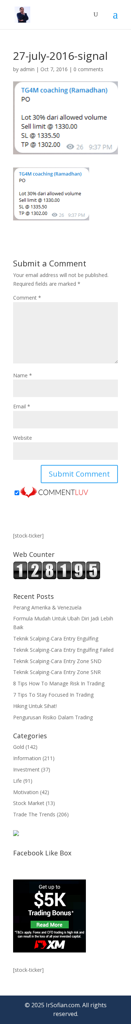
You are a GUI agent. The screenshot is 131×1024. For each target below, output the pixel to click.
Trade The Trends (34, 814)
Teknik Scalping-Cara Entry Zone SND (57, 661)
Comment (27, 297)
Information (27, 758)
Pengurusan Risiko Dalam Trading (53, 717)
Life (17, 780)
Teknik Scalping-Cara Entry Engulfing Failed (63, 649)
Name (22, 375)
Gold (18, 746)
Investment (26, 769)
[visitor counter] (56, 577)
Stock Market (28, 803)
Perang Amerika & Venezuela (47, 607)
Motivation (26, 792)
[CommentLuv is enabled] (54, 493)
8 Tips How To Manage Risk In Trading (58, 683)
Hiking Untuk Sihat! (35, 705)
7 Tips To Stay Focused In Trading (53, 694)
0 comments (88, 69)
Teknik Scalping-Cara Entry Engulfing (55, 638)
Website (22, 437)
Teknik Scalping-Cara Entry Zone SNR (57, 672)
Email (21, 406)
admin (27, 69)
